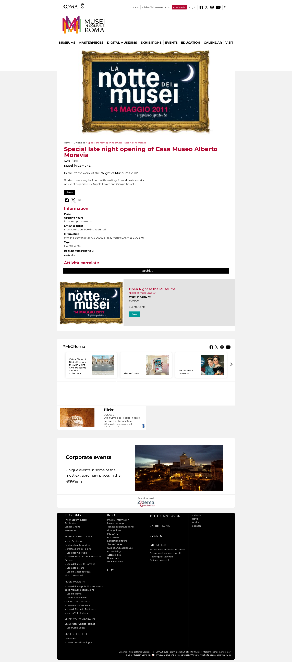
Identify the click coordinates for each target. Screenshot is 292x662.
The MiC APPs (132, 373)
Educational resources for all (165, 553)
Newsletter (71, 530)
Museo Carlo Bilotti (75, 627)
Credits (195, 655)
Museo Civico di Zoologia (78, 642)
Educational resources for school (167, 549)
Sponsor (196, 525)
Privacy (158, 655)
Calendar (213, 42)
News (195, 518)
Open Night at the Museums (152, 289)
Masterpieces (91, 42)
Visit (229, 42)
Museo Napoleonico (76, 597)
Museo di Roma (73, 593)
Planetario (70, 638)
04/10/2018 (122, 421)
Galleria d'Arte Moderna (78, 601)
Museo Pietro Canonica (77, 605)
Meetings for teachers (161, 556)
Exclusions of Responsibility (177, 655)
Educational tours (117, 540)
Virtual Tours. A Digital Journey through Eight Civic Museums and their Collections (77, 366)
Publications (71, 523)
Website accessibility (211, 655)
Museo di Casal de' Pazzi (78, 571)
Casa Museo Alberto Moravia (80, 623)
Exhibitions (151, 42)
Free (70, 192)
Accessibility (114, 551)
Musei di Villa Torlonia (77, 613)
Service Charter (73, 526)
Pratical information (118, 519)
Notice (195, 522)
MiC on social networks (186, 372)
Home (67, 142)
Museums (67, 42)
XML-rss (227, 655)
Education (190, 42)
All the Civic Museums (154, 7)
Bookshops (113, 558)
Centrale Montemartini (77, 545)
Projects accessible (160, 560)
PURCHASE (179, 7)
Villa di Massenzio (74, 575)
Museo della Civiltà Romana (80, 564)
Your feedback (115, 561)
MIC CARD (112, 533)
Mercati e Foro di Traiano (78, 548)
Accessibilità (114, 554)
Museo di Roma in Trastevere (80, 609)
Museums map (115, 523)
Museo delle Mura (74, 567)
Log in (192, 7)
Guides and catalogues (119, 547)
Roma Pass (113, 537)
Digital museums (122, 42)
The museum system (76, 519)
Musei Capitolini (73, 541)
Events (171, 42)
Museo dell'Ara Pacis (76, 552)
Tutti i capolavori (165, 516)
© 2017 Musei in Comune (138, 655)
